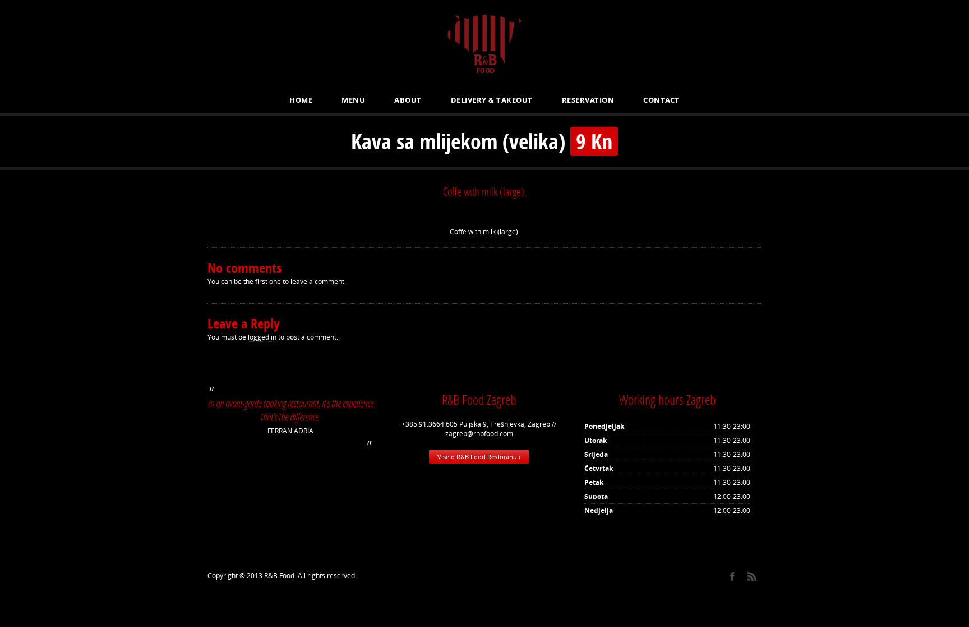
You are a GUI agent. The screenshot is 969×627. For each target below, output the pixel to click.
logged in (262, 337)
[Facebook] (732, 576)
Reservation (588, 100)
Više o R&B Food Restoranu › (478, 456)
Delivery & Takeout (492, 100)
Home (300, 100)
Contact (661, 100)
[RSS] (752, 576)
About (408, 100)
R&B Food (279, 575)
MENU (353, 100)
